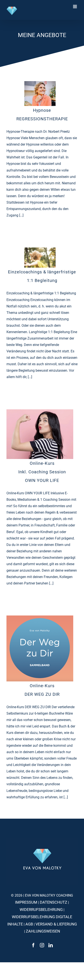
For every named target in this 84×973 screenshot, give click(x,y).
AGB (29, 924)
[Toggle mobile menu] (75, 6)
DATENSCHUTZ (53, 902)
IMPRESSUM (26, 902)
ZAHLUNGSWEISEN (43, 931)
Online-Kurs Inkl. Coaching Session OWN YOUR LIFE (42, 472)
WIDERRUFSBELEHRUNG (41, 909)
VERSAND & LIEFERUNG (56, 924)
